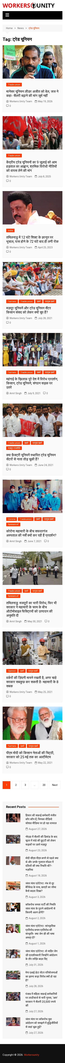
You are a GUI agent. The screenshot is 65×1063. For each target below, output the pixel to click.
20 (44, 785)
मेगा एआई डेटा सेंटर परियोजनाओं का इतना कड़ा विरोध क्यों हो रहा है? (41, 976)
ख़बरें (39, 301)
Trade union (14, 84)
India (10, 230)
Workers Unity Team (21, 101)
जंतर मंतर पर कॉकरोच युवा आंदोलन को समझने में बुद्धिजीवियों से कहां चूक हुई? (41, 1023)
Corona (11, 519)
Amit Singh (16, 393)
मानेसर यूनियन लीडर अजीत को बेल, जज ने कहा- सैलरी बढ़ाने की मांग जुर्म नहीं (32, 93)
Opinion (12, 671)
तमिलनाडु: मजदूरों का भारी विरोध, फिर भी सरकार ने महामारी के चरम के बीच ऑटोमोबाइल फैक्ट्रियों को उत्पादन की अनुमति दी (31, 609)
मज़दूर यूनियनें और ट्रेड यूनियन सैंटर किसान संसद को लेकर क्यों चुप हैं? (28, 310)
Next (55, 785)
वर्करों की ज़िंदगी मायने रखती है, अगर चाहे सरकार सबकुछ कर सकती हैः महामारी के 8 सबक (32, 682)
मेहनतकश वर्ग (13, 524)
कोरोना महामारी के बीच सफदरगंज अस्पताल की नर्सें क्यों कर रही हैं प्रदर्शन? (31, 533)
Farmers (12, 301)
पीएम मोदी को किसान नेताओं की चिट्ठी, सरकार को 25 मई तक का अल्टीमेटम (30, 755)
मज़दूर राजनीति (14, 448)
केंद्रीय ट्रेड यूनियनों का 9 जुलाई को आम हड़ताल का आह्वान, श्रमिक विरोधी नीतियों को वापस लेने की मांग (31, 166)
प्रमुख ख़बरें (49, 301)
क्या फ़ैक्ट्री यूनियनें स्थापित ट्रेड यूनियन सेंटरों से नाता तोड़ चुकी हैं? (31, 457)
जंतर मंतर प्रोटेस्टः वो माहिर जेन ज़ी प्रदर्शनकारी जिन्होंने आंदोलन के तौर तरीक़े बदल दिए (41, 955)
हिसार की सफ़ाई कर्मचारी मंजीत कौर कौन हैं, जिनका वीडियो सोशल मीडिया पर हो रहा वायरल (41, 819)
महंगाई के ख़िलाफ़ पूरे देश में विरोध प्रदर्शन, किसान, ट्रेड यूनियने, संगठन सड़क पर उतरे (32, 383)
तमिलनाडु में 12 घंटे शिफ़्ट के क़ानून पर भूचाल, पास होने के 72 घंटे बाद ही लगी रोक (32, 239)
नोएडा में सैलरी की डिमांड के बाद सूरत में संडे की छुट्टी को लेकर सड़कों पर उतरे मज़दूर (41, 840)
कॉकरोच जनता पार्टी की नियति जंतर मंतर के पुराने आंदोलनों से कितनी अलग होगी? (40, 908)
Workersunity (31, 1054)
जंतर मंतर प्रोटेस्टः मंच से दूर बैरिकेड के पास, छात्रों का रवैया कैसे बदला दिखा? (40, 887)
